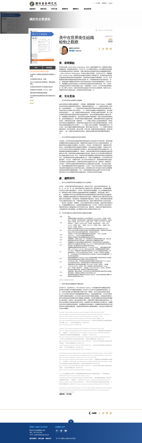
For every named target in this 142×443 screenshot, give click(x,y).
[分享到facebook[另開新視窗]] (57, 431)
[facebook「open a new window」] (99, 49)
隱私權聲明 (33, 438)
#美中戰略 (69, 394)
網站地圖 (41, 438)
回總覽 (94, 413)
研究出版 (54, 9)
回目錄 (32, 103)
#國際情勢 (62, 394)
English (110, 3)
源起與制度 (87, 9)
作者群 (32, 100)
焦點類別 (33, 9)
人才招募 (97, 3)
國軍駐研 (65, 9)
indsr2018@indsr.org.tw (41, 434)
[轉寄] (110, 49)
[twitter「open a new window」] (103, 49)
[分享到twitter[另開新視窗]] (61, 431)
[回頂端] (71, 422)
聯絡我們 (104, 3)
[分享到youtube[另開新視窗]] (65, 431)
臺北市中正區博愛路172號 (37, 430)
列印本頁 (49, 67)
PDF (36, 67)
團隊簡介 (76, 9)
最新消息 (43, 9)
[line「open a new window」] (107, 49)
